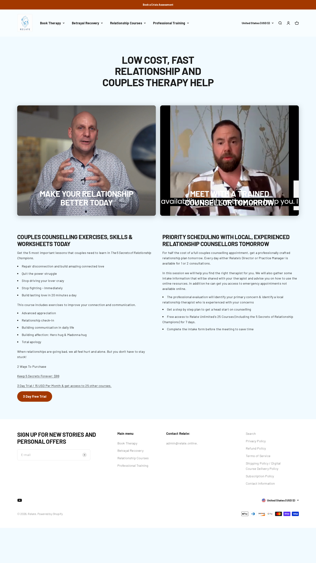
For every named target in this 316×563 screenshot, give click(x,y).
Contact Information (260, 483)
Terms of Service (258, 456)
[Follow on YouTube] (19, 500)
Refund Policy (256, 448)
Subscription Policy (260, 476)
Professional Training (169, 23)
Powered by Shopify (50, 514)
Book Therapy (50, 23)
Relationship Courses (126, 23)
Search (251, 433)
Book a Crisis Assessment (158, 4)
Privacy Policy (256, 441)
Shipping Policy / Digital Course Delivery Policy (263, 466)
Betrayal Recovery (85, 23)
